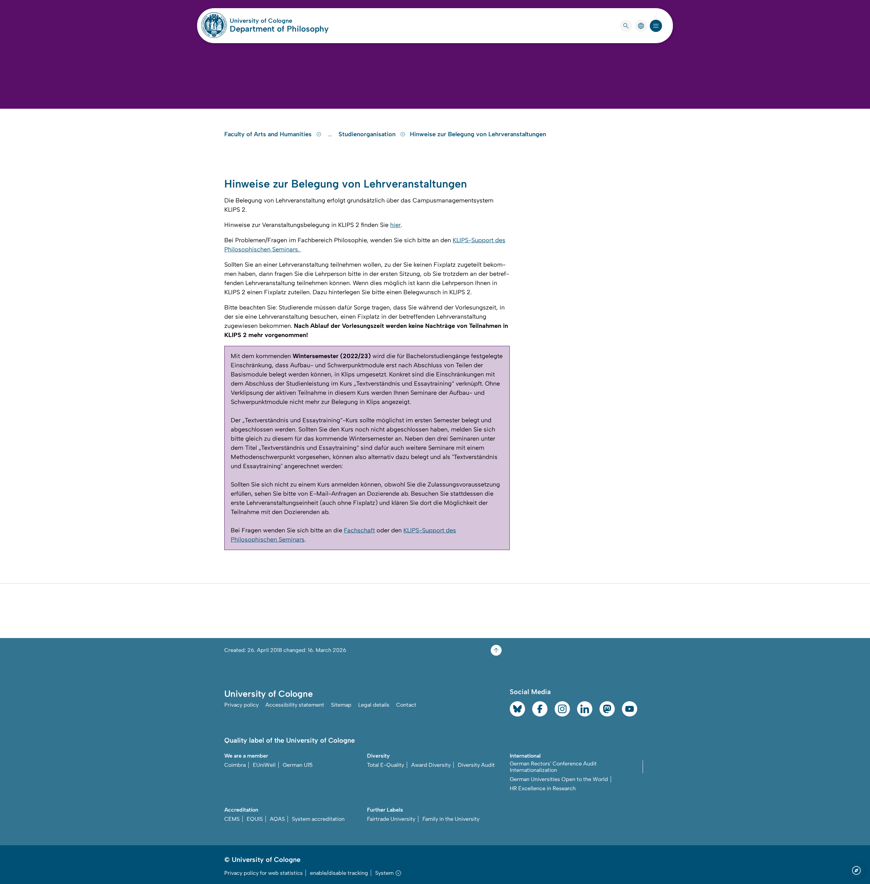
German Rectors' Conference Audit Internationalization (553, 766)
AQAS (277, 819)
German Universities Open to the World (559, 779)
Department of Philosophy (279, 29)
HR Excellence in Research (543, 788)
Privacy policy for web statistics (263, 873)
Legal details (373, 705)
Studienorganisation (367, 134)
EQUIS (255, 819)
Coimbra (235, 765)
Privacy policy (241, 705)
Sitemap (341, 705)
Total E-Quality (385, 765)
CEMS (232, 819)
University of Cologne (279, 21)
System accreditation (318, 819)
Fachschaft (359, 530)
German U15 (298, 765)
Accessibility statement (294, 705)
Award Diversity (431, 765)
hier (395, 225)
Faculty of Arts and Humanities (268, 134)
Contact (406, 705)
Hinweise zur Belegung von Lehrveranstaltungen (478, 134)
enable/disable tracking (339, 873)
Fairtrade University (391, 819)
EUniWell (264, 765)
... (331, 134)
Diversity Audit (476, 765)
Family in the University (451, 819)
